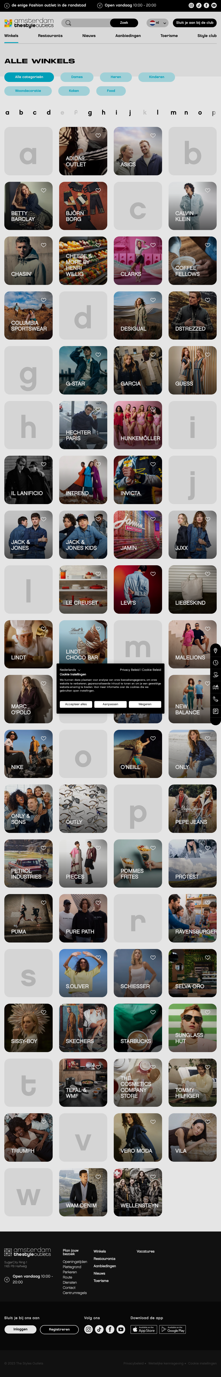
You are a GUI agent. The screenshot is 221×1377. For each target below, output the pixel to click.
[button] (70, 670)
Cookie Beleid (151, 670)
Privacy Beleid (130, 670)
